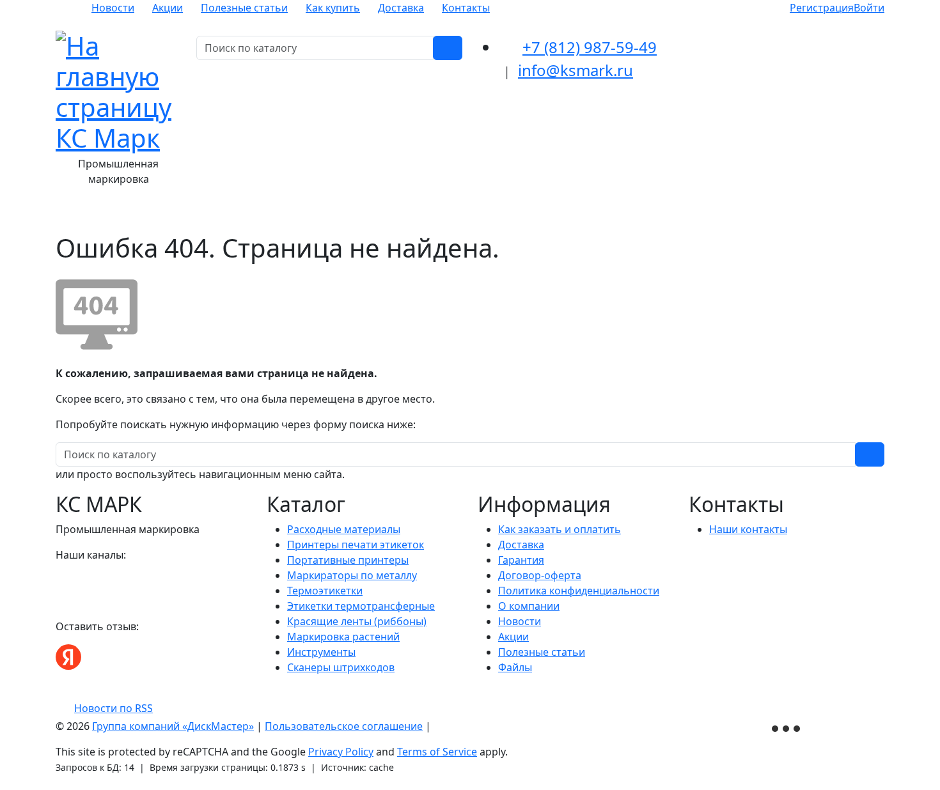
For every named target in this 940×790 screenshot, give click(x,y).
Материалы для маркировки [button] (158, 215)
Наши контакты (748, 529)
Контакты (466, 8)
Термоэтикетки (325, 591)
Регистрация (822, 8)
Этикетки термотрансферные (361, 606)
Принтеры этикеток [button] (296, 215)
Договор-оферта (539, 575)
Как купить (333, 8)
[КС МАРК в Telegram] (92, 580)
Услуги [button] (645, 215)
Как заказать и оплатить (559, 529)
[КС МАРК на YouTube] (77, 580)
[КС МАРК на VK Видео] (62, 580)
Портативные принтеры (348, 560)
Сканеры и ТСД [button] (574, 215)
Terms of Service (437, 752)
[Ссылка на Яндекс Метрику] (787, 727)
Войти (869, 8)
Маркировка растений (343, 637)
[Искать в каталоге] (447, 48)
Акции (167, 8)
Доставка (401, 8)
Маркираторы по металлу (352, 575)
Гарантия (521, 560)
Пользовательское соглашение (344, 726)
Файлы (515, 667)
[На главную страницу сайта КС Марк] (64, 215)
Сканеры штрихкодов (341, 667)
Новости (112, 8)
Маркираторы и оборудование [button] (441, 215)
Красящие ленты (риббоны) (357, 621)
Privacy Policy (340, 752)
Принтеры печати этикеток (355, 545)
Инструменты (321, 652)
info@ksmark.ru (575, 70)
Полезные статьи (244, 8)
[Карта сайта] (440, 726)
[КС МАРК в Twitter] (108, 580)
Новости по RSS (113, 708)
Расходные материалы (343, 529)
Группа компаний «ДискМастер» (173, 726)
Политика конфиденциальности (578, 591)
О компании (529, 606)
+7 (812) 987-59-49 (589, 47)
